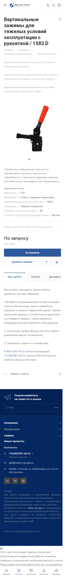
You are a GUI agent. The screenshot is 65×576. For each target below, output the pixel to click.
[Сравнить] (57, 262)
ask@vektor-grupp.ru (21, 462)
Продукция (12, 429)
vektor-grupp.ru (36, 508)
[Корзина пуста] (59, 5)
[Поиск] (53, 5)
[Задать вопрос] (46, 262)
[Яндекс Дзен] (23, 481)
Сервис (9, 435)
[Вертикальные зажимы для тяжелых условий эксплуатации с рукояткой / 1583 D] (32, 128)
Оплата (35, 276)
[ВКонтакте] (7, 481)
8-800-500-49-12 (14, 351)
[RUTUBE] (15, 481)
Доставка (54, 276)
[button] (29, 159)
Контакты (10, 447)
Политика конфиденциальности (22, 531)
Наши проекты (14, 441)
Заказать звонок (18, 457)
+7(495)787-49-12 (14, 355)
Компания (11, 422)
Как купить (15, 276)
